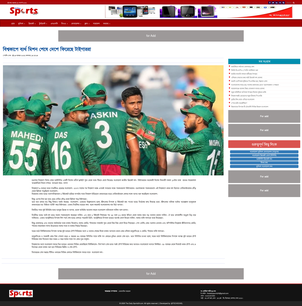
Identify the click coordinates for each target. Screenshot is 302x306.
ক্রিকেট (31, 23)
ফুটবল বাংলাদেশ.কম (264, 166)
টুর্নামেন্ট (42, 23)
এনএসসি (54, 23)
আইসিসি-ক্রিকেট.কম (264, 159)
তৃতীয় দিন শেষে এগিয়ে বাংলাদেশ (242, 99)
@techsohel (177, 303)
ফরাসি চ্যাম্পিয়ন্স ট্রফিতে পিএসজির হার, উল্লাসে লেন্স (249, 81)
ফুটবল (21, 23)
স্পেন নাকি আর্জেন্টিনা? (239, 103)
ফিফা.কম (264, 162)
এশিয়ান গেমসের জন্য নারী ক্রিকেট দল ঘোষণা (246, 77)
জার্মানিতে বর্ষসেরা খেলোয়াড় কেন (242, 66)
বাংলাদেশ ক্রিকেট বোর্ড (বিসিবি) (264, 155)
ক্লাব (86, 23)
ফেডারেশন (75, 23)
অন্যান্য (106, 23)
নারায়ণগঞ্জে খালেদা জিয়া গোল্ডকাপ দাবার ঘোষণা (247, 88)
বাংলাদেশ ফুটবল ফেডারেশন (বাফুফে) (264, 151)
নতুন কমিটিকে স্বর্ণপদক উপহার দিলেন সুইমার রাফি (248, 92)
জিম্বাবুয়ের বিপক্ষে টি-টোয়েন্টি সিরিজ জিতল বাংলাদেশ (249, 107)
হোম (13, 23)
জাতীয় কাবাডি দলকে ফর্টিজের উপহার (244, 74)
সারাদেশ (96, 23)
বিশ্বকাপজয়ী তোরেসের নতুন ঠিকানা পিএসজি (246, 96)
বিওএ (64, 23)
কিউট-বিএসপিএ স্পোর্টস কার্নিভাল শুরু (244, 70)
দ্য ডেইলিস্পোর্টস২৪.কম (208, 291)
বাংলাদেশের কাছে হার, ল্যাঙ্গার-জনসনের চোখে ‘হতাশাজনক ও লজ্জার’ (255, 85)
